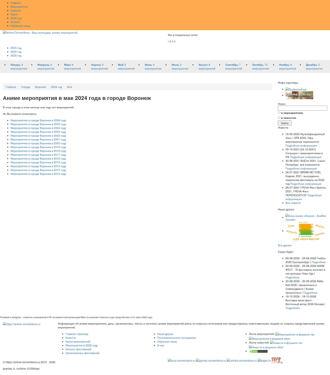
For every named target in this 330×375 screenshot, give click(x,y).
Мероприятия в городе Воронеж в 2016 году (38, 158)
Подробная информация (301, 145)
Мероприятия (19, 6)
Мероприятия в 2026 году (82, 345)
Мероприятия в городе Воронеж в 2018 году (38, 151)
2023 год (16, 48)
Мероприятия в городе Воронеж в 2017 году (38, 154)
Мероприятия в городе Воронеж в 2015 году (38, 162)
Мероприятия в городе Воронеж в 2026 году (38, 120)
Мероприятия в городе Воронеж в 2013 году (38, 170)
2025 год (16, 55)
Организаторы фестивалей (82, 353)
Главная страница (77, 334)
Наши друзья (165, 334)
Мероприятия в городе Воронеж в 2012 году (38, 174)
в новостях (288, 118)
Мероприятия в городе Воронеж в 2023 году (38, 132)
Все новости (293, 203)
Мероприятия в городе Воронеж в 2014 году (38, 166)
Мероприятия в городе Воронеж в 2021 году (38, 139)
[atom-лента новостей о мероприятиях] (266, 346)
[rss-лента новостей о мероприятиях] (286, 342)
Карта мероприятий (78, 341)
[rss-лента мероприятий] (294, 334)
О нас (160, 345)
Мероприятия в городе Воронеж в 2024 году (38, 128)
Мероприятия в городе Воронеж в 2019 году (38, 147)
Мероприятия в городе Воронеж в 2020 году (38, 143)
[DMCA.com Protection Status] (258, 351)
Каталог (15, 22)
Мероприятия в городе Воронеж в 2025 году (38, 124)
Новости (16, 10)
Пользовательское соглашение (176, 337)
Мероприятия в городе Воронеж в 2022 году (38, 135)
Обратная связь (20, 26)
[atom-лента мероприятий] (269, 338)
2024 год (16, 51)
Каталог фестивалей (78, 349)
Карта (14, 14)
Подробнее (319, 262)
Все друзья (285, 245)
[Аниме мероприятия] (21, 323)
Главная (16, 3)
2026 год (16, 18)
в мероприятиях (292, 113)
